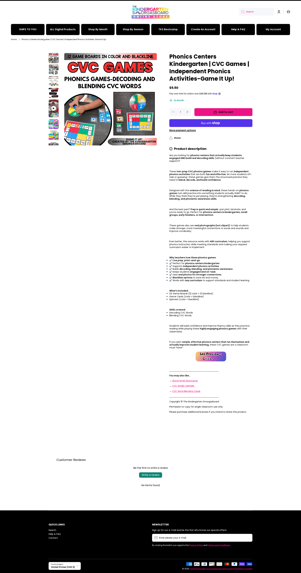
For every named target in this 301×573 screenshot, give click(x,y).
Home (14, 39)
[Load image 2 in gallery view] (54, 70)
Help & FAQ (55, 533)
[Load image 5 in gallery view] (54, 124)
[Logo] (150, 12)
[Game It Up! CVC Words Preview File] (210, 356)
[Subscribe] (248, 538)
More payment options (182, 130)
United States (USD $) (63, 567)
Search (52, 530)
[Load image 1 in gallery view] (54, 58)
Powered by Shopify (243, 568)
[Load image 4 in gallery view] (54, 93)
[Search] (242, 12)
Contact (53, 537)
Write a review (150, 475)
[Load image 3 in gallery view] (54, 81)
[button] (288, 11)
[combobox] (256, 12)
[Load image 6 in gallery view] (54, 135)
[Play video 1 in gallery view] (54, 108)
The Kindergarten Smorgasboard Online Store (211, 568)
